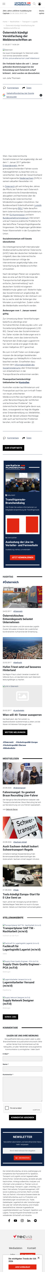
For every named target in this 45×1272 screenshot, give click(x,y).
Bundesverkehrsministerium (16, 218)
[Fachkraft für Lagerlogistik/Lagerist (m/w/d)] (21, 943)
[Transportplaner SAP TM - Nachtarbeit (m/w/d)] (22, 925)
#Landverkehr (18, 710)
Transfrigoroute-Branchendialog (16, 501)
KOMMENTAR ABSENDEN (22, 1117)
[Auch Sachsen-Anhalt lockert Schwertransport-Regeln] (22, 828)
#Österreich (11, 582)
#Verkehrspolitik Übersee (14, 745)
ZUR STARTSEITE (13, 448)
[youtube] (15, 1220)
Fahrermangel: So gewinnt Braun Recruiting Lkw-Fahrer (20, 794)
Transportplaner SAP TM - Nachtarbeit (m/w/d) (19, 930)
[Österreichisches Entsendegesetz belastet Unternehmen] (22, 597)
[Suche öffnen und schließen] (34, 4)
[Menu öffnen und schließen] (4, 4)
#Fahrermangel (19, 788)
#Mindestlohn (9, 748)
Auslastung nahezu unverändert (18, 550)
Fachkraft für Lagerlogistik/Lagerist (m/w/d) (22, 948)
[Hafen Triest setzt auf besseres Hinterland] (22, 648)
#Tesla (15, 890)
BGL (20, 208)
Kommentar (7, 1075)
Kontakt (31, 1248)
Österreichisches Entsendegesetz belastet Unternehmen (18, 619)
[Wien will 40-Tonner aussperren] (22, 696)
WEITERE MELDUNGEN (15, 732)
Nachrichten (15, 22)
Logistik (38, 205)
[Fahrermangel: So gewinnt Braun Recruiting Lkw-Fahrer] (22, 773)
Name (5, 1064)
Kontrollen (24, 382)
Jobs (12, 1254)
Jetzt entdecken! (22, 1267)
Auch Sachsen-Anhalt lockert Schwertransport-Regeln (20, 848)
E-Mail (5, 1054)
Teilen (29, 88)
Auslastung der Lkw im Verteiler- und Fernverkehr (22, 543)
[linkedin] (28, 1220)
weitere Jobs (10, 1017)
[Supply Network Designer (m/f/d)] (16, 998)
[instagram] (22, 1220)
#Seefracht (17, 663)
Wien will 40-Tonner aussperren (22, 714)
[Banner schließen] (38, 1258)
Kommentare (13, 88)
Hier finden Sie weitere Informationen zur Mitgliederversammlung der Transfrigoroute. (23, 508)
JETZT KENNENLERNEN (22, 557)
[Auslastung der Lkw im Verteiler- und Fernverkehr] (23, 524)
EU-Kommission (17, 214)
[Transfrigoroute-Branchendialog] (23, 482)
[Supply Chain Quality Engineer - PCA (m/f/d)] (20, 961)
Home (5, 22)
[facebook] (9, 1220)
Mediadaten (15, 1248)
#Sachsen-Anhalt (20, 842)
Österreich (10, 186)
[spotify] (35, 1220)
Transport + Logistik (30, 22)
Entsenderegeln (10, 165)
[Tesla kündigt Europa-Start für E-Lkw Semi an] (22, 876)
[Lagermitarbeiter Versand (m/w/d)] (17, 979)
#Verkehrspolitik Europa (27, 742)
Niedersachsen (27, 178)
